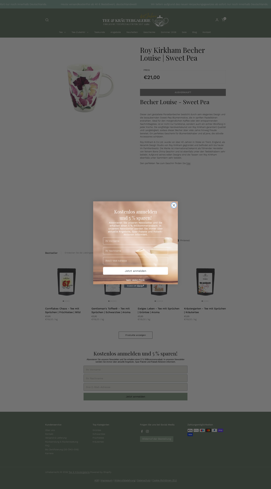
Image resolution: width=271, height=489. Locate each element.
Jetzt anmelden (135, 271)
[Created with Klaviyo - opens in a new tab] (135, 286)
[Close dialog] (174, 205)
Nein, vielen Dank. (135, 280)
